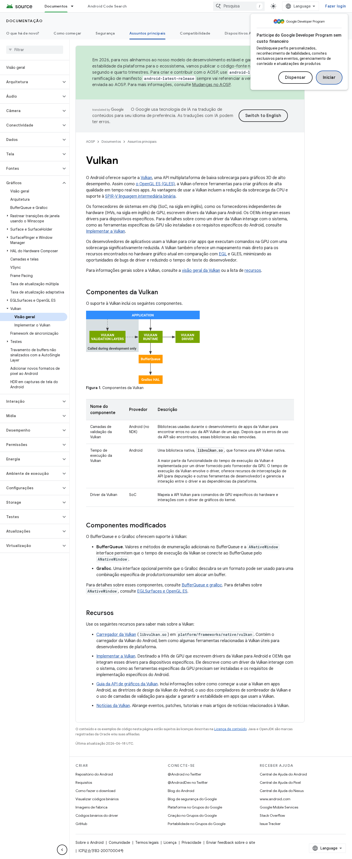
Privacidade (191, 842)
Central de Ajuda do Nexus (282, 790)
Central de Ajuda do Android (283, 774)
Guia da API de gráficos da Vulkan (127, 684)
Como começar (67, 33)
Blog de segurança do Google (192, 799)
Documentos (56, 6)
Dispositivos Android (244, 33)
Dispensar (295, 77)
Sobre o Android (90, 842)
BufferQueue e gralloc (202, 585)
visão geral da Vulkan (201, 270)
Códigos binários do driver (97, 815)
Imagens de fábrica (91, 807)
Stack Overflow (272, 815)
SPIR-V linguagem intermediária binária (140, 196)
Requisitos (84, 782)
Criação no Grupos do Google (192, 815)
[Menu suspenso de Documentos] (74, 6)
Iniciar (329, 77)
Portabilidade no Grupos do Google (196, 823)
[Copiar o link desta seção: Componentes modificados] (171, 526)
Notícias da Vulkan (113, 705)
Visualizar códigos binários (97, 799)
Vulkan (146, 177)
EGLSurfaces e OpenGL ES (162, 591)
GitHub (81, 823)
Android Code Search (107, 6)
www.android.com (275, 799)
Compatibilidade (195, 33)
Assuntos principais (147, 33)
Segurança (105, 33)
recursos (253, 270)
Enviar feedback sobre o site (230, 842)
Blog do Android (181, 790)
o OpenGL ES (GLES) (155, 184)
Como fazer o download (95, 790)
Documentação (24, 21)
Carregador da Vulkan (116, 634)
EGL (223, 254)
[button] (30, 82)
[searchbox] (34, 50)
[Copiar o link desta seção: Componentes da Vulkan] (163, 293)
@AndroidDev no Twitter (188, 782)
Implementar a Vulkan (105, 231)
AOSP (90, 141)
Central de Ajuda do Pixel (280, 782)
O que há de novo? (22, 33)
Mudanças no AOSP (211, 84)
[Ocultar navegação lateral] (62, 850)
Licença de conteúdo (230, 729)
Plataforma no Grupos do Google (195, 807)
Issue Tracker (270, 823)
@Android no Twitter (184, 774)
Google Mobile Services (279, 807)
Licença (170, 842)
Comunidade (119, 842)
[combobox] (239, 6)
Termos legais (146, 842)
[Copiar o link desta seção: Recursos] (119, 613)
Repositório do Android (94, 774)
